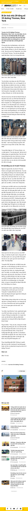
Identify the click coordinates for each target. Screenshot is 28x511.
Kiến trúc (14, 487)
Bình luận (22, 371)
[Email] (14, 508)
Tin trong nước (15, 447)
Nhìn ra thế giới (6, 12)
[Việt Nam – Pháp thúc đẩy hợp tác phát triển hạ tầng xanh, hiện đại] (5, 444)
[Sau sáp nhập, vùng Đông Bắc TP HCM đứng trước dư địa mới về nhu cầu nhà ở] (5, 466)
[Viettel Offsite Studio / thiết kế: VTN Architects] (5, 427)
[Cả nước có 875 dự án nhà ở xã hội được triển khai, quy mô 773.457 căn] (5, 458)
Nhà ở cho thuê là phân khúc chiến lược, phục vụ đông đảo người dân (18, 434)
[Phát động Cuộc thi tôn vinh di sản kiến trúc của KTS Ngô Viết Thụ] (5, 474)
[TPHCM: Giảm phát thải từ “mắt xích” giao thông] (5, 452)
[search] (17, 5)
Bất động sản (14, 470)
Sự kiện (13, 423)
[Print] (20, 508)
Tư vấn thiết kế (15, 429)
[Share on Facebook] (7, 508)
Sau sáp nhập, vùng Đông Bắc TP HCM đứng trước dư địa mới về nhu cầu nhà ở (18, 466)
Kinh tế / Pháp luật (15, 413)
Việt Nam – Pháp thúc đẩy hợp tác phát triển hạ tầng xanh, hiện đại (18, 444)
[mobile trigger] (3, 5)
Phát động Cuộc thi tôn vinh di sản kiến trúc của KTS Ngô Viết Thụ (18, 474)
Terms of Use (9, 2)
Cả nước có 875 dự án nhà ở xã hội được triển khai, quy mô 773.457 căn (18, 458)
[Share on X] (10, 508)
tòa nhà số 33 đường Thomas (15, 364)
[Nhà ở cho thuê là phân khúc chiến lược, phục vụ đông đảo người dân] (5, 434)
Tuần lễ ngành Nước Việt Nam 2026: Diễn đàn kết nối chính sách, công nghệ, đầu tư (18, 419)
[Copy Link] (17, 508)
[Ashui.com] (10, 5)
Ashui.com (4, 27)
